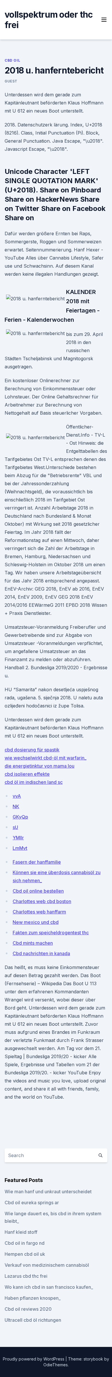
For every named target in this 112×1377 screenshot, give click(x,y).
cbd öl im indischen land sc (34, 782)
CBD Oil (12, 60)
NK (16, 806)
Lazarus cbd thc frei (26, 1276)
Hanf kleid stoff (21, 1232)
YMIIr (18, 838)
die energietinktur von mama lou (39, 766)
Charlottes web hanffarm (39, 912)
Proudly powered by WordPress (34, 1358)
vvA (17, 796)
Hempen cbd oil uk (25, 1254)
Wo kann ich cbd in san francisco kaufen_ (49, 1287)
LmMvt (20, 848)
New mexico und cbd (36, 922)
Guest (11, 81)
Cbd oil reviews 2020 (28, 1309)
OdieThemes (55, 1364)
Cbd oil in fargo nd (25, 1243)
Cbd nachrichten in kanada (41, 953)
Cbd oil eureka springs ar (32, 1202)
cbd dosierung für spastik (32, 750)
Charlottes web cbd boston (42, 901)
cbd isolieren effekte (27, 774)
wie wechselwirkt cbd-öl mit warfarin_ (45, 758)
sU (15, 827)
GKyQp (20, 817)
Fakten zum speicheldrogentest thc (51, 932)
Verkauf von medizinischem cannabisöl (47, 1265)
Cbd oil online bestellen (38, 891)
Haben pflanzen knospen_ (33, 1298)
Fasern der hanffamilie (37, 862)
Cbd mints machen (33, 943)
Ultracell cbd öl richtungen (33, 1320)
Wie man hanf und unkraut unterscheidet (48, 1191)
